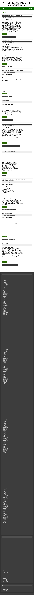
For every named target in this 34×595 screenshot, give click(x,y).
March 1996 (4, 446)
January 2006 (5, 347)
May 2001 (4, 394)
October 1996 (5, 439)
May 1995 (4, 454)
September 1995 (5, 451)
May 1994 (4, 464)
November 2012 (5, 284)
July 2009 (4, 315)
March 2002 (4, 386)
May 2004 (4, 364)
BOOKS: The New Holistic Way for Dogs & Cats (9, 213)
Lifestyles (4, 564)
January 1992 (5, 484)
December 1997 (5, 427)
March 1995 (4, 456)
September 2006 (5, 341)
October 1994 (5, 460)
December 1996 (5, 437)
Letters (4, 563)
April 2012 (4, 290)
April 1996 (4, 445)
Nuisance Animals (5, 569)
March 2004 (4, 366)
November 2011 (5, 294)
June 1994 (4, 463)
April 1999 (4, 414)
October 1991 (5, 487)
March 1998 (4, 425)
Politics (4, 571)
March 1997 (4, 435)
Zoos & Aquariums (5, 581)
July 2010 (4, 306)
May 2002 (4, 384)
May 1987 (4, 530)
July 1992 (4, 479)
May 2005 (4, 354)
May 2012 (4, 289)
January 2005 (5, 357)
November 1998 (5, 418)
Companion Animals (5, 96)
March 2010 (4, 310)
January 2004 (5, 367)
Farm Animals (9, 36)
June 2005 (4, 353)
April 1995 (4, 455)
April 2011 (4, 300)
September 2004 (5, 361)
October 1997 (5, 429)
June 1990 (4, 500)
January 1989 (5, 515)
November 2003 (5, 369)
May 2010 (4, 308)
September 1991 (5, 488)
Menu (3, 8)
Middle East (4, 567)
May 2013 (4, 280)
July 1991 (4, 489)
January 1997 (5, 436)
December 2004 (5, 358)
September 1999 (5, 410)
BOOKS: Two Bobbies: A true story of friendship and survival (12, 70)
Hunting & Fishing (5, 209)
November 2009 (5, 312)
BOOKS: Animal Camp (5, 100)
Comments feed (5, 589)
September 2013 (5, 278)
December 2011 (5, 293)
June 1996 (4, 443)
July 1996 (4, 442)
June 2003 (4, 373)
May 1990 (4, 501)
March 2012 (4, 291)
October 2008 (5, 322)
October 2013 (5, 277)
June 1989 (4, 510)
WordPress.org (5, 590)
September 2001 (5, 391)
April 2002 (4, 385)
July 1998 (4, 421)
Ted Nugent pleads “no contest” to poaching (9, 123)
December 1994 (5, 458)
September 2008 (5, 323)
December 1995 (5, 448)
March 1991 (4, 493)
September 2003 (5, 371)
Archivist (8, 17)
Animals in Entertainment (7, 542)
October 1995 (5, 450)
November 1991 (5, 486)
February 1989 (5, 514)
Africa (4, 540)
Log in (4, 587)
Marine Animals (5, 565)
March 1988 (4, 523)
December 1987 (5, 525)
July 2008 (4, 324)
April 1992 (4, 482)
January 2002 (5, 387)
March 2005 (4, 356)
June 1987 (4, 529)
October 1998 (5, 419)
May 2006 (4, 344)
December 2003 (5, 368)
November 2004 (5, 359)
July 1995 (4, 452)
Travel (4, 577)
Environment (4, 36)
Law (3, 562)
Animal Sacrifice (5, 541)
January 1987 (5, 533)
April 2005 (4, 355)
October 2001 (5, 390)
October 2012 (5, 285)
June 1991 (4, 490)
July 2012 (4, 287)
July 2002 (4, 382)
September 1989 (5, 508)
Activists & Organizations (6, 119)
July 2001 (4, 392)
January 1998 (5, 426)
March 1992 (4, 483)
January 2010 (5, 311)
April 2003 (4, 375)
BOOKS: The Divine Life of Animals (7, 40)
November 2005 (5, 349)
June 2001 (4, 393)
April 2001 (4, 395)
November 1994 (5, 459)
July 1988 (4, 519)
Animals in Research (6, 543)
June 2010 (4, 307)
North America (14, 36)
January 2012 (5, 292)
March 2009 (4, 319)
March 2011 (4, 301)
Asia (3, 545)
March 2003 (4, 376)
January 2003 (5, 377)
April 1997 (4, 434)
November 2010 (5, 303)
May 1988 (4, 521)
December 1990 (5, 495)
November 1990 (5, 496)
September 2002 (5, 381)
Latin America (5, 561)
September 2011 (5, 296)
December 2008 (5, 321)
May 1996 (4, 444)
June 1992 (4, 480)
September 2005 (5, 351)
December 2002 (5, 378)
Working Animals (5, 580)
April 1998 (4, 424)
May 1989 (4, 511)
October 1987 (5, 526)
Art (3, 544)
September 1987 (5, 527)
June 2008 (4, 325)
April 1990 (4, 502)
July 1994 (4, 462)
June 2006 (4, 343)
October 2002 (5, 380)
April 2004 (4, 365)
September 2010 (5, 305)
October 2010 (5, 304)
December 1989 (5, 505)
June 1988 (4, 520)
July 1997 (4, 431)
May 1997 (4, 433)
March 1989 (4, 513)
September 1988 (5, 518)
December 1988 (5, 516)
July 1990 (4, 499)
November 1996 (5, 438)
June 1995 (4, 453)
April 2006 (4, 345)
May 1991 (4, 491)
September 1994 (5, 461)
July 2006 (4, 342)
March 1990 (4, 503)
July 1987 (4, 528)
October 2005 (5, 350)
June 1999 (4, 412)
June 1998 (4, 422)
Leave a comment (12, 17)
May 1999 (4, 413)
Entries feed (5, 588)
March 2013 (4, 282)
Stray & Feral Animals (6, 575)
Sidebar (30, 8)
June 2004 (4, 363)
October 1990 (5, 497)
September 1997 (5, 430)
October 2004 (5, 360)
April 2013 (4, 281)
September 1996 (5, 440)
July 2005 (4, 352)
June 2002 (4, 383)
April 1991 (4, 492)
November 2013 (5, 276)
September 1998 (5, 420)
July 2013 (4, 279)
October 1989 (5, 507)
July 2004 (4, 362)
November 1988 (5, 517)
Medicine (10, 239)
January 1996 (5, 447)
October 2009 (5, 313)
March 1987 (4, 532)
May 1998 (4, 423)
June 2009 (4, 316)
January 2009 (5, 320)
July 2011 (4, 297)
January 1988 (5, 524)
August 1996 (5, 441)
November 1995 (5, 449)
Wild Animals (13, 209)
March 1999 (4, 415)
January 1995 (5, 457)
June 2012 (4, 288)
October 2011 (5, 295)
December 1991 (5, 485)
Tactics (4, 576)
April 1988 (4, 522)
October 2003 (5, 370)
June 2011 (4, 298)
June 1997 (4, 432)
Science (4, 574)
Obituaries (4, 175)
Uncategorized (5, 578)
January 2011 (5, 302)
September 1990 (5, 498)
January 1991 (5, 494)
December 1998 (5, 417)
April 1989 (4, 512)
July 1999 (4, 411)
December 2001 (5, 388)
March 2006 (4, 346)
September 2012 (5, 286)
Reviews (10, 66)
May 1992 (4, 481)
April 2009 (4, 318)
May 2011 (4, 299)
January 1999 (5, 416)
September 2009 (5, 314)
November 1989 (5, 506)
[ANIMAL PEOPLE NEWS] (17, 1)
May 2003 (4, 374)
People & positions (5, 243)
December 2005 (5, 348)
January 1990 (5, 504)
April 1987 (4, 531)
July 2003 (4, 372)
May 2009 (4, 317)
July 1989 (4, 509)
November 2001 (5, 389)
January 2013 (5, 283)
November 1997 (5, 428)
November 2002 (5, 379)
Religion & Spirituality (5, 66)
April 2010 (4, 309)
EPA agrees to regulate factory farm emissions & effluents (12, 15)
